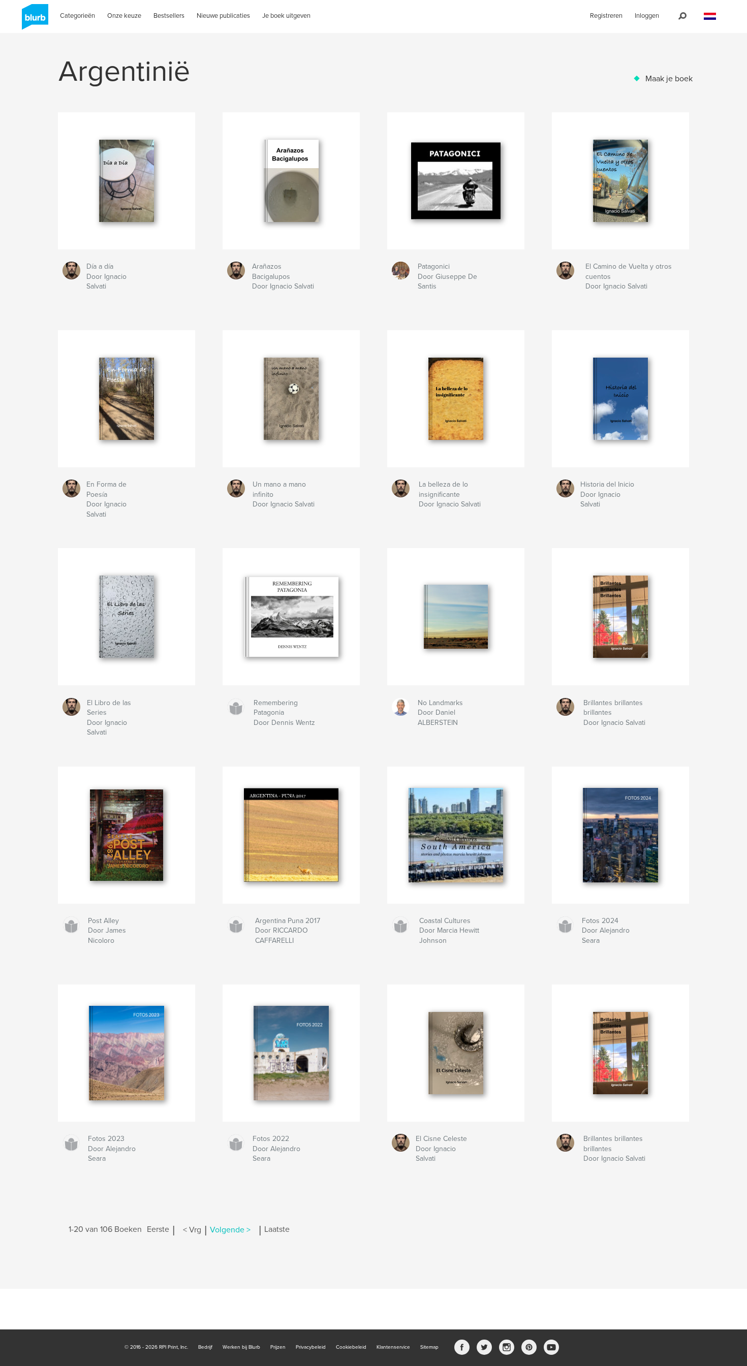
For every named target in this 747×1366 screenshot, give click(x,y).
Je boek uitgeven (286, 16)
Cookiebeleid (351, 1347)
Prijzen (278, 1347)
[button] (710, 16)
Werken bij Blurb (241, 1347)
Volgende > (230, 1230)
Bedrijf (205, 1347)
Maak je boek (669, 79)
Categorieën (77, 16)
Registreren (606, 16)
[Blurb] (33, 21)
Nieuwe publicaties (223, 16)
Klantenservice (393, 1347)
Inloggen (647, 16)
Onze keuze (124, 16)
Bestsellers (168, 16)
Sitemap (429, 1347)
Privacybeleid (311, 1347)
